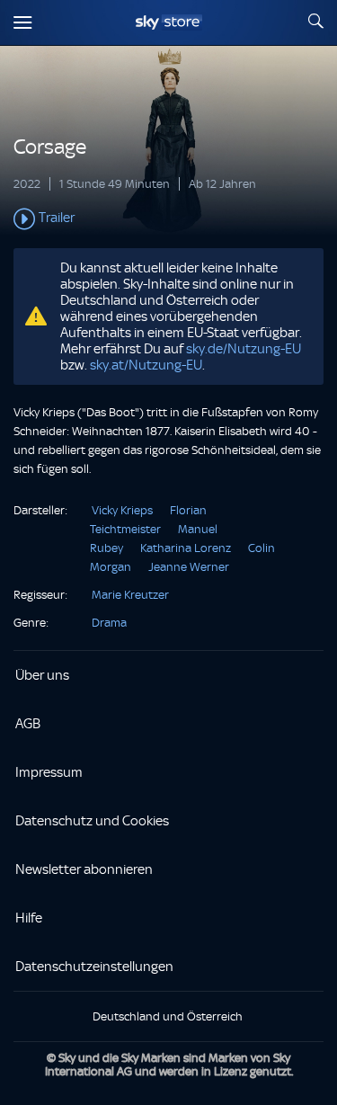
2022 (26, 184)
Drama (109, 622)
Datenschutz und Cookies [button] (92, 821)
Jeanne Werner (188, 567)
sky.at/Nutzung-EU (146, 365)
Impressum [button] (49, 772)
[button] (168, 219)
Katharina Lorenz (185, 548)
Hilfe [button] (28, 918)
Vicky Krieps (122, 510)
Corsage (49, 147)
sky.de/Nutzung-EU (243, 349)
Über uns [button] (42, 675)
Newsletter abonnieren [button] (84, 869)
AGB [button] (27, 724)
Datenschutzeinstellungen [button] (94, 966)
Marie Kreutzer (130, 595)
